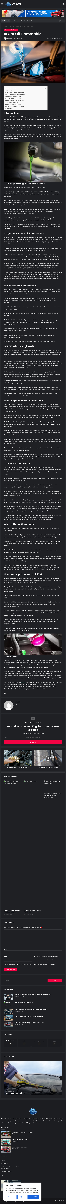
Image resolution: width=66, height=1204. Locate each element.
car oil (23, 682)
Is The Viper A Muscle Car (18, 20)
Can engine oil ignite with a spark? (15, 92)
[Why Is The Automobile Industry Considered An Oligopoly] (8, 997)
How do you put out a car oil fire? (15, 106)
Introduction (9, 90)
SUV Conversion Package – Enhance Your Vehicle (30, 1023)
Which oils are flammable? (13, 96)
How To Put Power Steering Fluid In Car (32, 911)
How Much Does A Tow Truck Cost (22, 1132)
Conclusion (10, 108)
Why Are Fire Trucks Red (19, 1147)
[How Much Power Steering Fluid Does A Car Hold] (13, 844)
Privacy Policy (36, 964)
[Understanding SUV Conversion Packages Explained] (8, 1011)
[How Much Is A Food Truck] (6, 1142)
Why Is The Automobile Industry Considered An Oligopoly (32, 994)
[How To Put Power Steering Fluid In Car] (33, 844)
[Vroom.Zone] (13, 4)
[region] (22, 1192)
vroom (8, 38)
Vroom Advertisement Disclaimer (10, 1166)
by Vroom (17, 1201)
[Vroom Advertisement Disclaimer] (33, 13)
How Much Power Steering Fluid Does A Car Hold (12, 911)
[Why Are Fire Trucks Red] (6, 1149)
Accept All (34, 1197)
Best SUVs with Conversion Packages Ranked (29, 1016)
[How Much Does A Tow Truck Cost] (6, 1134)
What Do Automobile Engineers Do (25, 1002)
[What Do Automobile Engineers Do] (8, 1004)
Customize (11, 1197)
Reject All (22, 1197)
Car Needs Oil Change (15, 26)
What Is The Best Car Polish (15, 1093)
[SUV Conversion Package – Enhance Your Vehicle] (8, 1024)
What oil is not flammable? (13, 104)
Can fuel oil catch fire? (12, 102)
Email (6, 956)
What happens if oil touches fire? (15, 100)
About (3, 1160)
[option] (33, 1078)
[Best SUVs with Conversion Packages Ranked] (8, 1018)
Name (6, 949)
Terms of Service (47, 964)
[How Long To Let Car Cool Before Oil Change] (53, 786)
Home (7, 26)
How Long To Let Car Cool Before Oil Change (52, 794)
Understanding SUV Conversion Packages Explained (31, 1009)
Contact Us (4, 1163)
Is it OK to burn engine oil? (13, 98)
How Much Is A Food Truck (20, 1139)
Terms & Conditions (6, 1171)
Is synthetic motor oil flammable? (15, 94)
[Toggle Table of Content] (44, 88)
